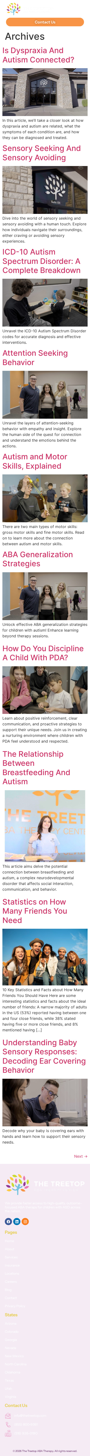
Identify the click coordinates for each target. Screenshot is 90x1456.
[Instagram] (25, 1221)
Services (11, 1257)
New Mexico (14, 1356)
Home (9, 1241)
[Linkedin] (16, 1221)
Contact (11, 1298)
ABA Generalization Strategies (37, 559)
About (9, 1249)
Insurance (12, 1265)
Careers (11, 1281)
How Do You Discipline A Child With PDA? (43, 653)
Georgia (11, 1340)
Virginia (10, 1397)
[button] (77, 9)
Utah (8, 1388)
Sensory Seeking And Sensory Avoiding (41, 153)
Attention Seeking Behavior (35, 357)
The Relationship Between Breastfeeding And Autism (36, 767)
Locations (12, 1273)
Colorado (11, 1331)
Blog (8, 1290)
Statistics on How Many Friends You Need (34, 911)
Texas (9, 1380)
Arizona (10, 1323)
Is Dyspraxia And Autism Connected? (38, 55)
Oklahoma (12, 1372)
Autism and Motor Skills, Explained (34, 461)
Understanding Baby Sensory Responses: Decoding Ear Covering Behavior (44, 1056)
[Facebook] (8, 1221)
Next (81, 1156)
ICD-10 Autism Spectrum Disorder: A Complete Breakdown (41, 261)
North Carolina (15, 1364)
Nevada (10, 1348)
